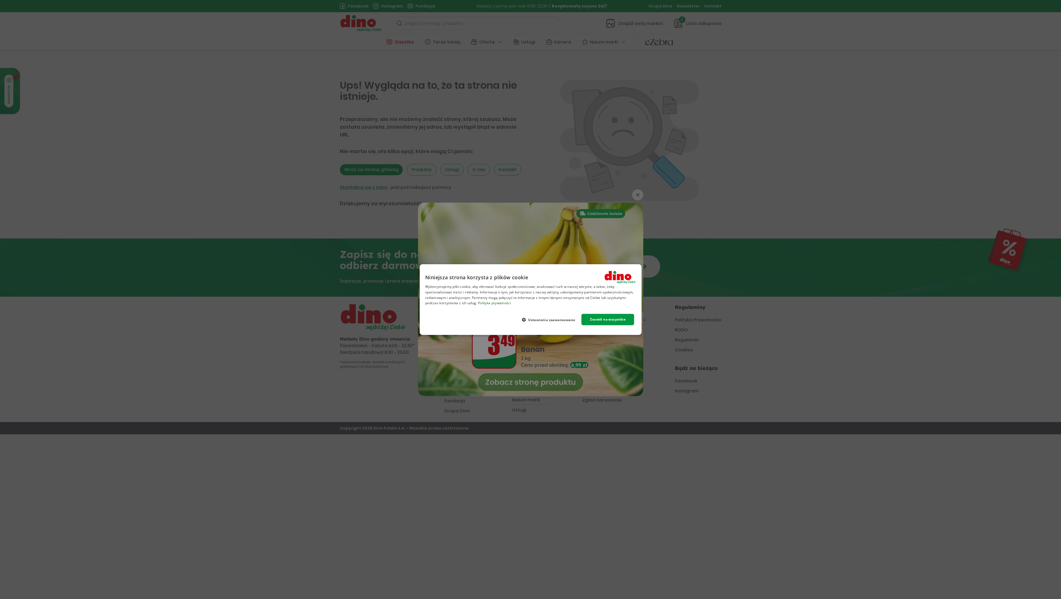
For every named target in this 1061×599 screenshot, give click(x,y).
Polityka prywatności (494, 303)
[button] (550, 319)
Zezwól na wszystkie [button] (608, 319)
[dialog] (531, 299)
